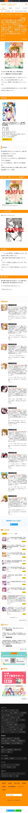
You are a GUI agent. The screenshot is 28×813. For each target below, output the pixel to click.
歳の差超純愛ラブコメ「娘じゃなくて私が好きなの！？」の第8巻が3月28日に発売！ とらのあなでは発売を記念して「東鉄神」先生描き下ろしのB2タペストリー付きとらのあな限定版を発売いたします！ (17, 350)
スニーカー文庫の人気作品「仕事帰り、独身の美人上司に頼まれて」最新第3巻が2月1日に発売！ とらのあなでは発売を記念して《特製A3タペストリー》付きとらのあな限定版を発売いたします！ (17, 392)
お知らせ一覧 (4, 773)
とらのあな (2, 1)
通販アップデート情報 (18, 729)
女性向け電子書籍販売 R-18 (17, 743)
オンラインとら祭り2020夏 (7, 724)
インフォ (6, 1)
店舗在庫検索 (9, 749)
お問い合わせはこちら (6, 289)
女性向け (10, 8)
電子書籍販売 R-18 (21, 740)
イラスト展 (24, 8)
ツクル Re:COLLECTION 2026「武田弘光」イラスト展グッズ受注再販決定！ (16, 539)
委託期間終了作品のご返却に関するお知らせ (13, 628)
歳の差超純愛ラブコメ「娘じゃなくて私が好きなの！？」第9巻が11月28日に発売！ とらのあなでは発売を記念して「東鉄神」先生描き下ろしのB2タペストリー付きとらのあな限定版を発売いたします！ (17, 329)
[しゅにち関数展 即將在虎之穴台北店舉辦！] (4, 583)
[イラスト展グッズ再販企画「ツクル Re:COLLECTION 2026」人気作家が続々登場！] (4, 547)
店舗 (11, 1)
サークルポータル (19, 758)
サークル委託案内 (5, 758)
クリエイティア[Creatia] (6, 767)
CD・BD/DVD (11, 710)
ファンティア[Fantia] (15, 764)
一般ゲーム (17, 719)
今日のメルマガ (4, 729)
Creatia (12, 731)
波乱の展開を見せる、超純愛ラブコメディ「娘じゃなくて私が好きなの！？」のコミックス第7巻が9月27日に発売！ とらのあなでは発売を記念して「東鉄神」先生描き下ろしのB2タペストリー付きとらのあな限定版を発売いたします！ (17, 370)
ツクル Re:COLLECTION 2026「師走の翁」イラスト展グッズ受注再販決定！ (16, 589)
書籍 (6, 710)
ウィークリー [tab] (10, 533)
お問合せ (4, 789)
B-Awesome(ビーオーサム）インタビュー (17, 727)
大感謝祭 (15, 724)
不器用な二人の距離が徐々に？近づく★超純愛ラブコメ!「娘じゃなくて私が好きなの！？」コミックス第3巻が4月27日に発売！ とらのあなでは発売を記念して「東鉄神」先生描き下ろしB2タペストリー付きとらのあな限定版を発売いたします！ (17, 479)
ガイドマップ (21, 786)
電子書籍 (8, 715)
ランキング (17, 8)
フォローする (14, 524)
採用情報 (24, 783)
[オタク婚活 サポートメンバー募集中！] (14, 682)
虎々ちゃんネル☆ (21, 773)
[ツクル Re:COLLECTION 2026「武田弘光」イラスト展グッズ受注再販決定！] (4, 539)
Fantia (11, 729)
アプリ (3, 722)
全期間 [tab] (16, 533)
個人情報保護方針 (12, 786)
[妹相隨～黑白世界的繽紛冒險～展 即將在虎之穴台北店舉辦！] (4, 562)
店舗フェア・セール (5, 717)
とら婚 (18, 1)
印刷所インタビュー (5, 731)
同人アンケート (4, 727)
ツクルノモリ (21, 724)
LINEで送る (19, 810)
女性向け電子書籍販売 (6, 743)
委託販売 (4, 783)
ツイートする (10, 810)
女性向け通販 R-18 (5, 740)
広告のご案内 (17, 783)
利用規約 (4, 786)
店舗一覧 (3, 749)
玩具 (17, 710)
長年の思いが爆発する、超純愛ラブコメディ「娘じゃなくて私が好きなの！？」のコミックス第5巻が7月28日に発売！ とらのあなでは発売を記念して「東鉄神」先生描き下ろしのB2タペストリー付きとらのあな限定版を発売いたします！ (17, 436)
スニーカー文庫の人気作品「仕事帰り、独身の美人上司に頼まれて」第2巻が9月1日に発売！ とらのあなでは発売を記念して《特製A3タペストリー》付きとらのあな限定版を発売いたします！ (17, 414)
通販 (9, 1)
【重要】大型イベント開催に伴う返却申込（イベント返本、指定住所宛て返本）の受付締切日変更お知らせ (14, 634)
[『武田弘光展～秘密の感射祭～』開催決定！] (4, 576)
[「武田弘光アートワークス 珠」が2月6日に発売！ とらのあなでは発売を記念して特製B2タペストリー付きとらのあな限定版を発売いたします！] (4, 609)
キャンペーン (14, 715)
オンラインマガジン (12, 773)
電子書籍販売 (13, 740)
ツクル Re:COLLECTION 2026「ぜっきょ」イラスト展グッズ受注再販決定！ (16, 568)
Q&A (25, 758)
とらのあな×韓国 (5, 719)
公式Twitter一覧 (5, 776)
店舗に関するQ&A (17, 749)
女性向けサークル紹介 (15, 717)
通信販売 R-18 (9, 738)
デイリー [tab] (4, 533)
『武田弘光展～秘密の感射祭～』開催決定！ (16, 575)
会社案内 (10, 783)
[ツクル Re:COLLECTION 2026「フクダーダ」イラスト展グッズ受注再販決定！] (4, 554)
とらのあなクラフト (5, 764)
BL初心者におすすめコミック (11, 722)
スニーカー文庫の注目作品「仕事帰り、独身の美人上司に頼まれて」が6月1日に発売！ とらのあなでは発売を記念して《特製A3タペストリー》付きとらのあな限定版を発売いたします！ (17, 458)
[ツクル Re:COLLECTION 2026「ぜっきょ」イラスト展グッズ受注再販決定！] (4, 569)
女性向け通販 (16, 738)
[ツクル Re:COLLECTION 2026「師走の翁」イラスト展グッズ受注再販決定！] (4, 589)
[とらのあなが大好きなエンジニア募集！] (14, 695)
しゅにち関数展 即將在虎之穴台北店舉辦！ (16, 582)
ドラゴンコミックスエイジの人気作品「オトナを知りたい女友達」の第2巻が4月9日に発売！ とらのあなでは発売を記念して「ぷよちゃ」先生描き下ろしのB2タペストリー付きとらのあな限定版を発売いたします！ (17, 310)
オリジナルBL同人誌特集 (20, 731)
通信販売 (15, 712)
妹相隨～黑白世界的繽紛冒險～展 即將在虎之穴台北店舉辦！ (16, 561)
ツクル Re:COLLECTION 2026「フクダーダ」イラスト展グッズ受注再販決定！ (16, 554)
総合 (3, 8)
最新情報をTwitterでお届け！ (14, 520)
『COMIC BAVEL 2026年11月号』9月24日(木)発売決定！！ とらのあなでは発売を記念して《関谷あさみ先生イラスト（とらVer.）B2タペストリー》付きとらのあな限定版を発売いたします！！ (16, 599)
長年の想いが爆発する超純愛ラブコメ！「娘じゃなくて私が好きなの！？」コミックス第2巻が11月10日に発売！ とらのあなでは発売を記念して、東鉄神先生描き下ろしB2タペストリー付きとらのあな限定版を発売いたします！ (17, 502)
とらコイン (15, 1)
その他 (3, 715)
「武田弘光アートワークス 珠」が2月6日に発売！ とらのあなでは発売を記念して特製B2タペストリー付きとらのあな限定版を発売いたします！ (16, 610)
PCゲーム (11, 719)
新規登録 (12, 758)
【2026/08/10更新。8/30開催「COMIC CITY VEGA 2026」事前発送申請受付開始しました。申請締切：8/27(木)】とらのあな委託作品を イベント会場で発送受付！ (14, 642)
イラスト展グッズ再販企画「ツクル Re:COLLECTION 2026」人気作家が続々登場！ (16, 546)
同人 (2, 710)
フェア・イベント (5, 712)
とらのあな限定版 (22, 712)
